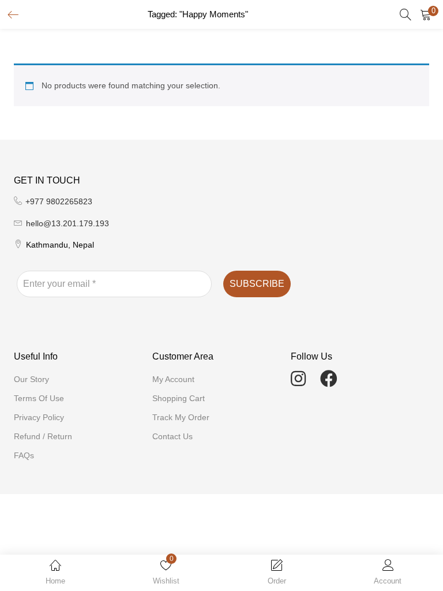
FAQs (24, 455)
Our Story (31, 379)
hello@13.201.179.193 (67, 223)
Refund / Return (43, 436)
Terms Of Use (39, 398)
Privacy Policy (39, 417)
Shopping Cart (178, 398)
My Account (173, 379)
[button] (425, 14)
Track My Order (180, 417)
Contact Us (172, 436)
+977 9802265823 (58, 201)
